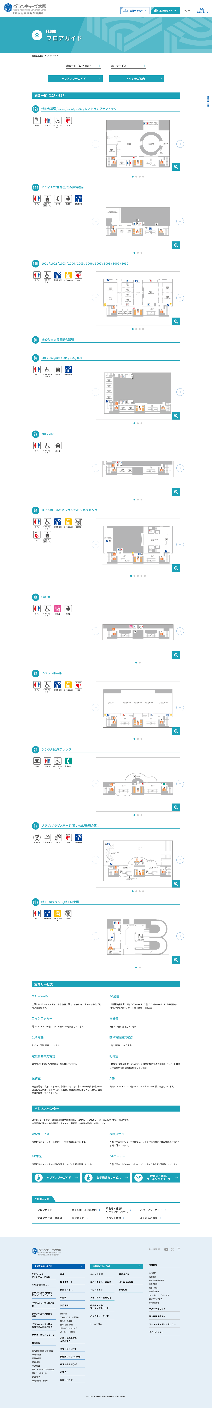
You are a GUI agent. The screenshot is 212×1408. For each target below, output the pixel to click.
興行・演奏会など (66, 1324)
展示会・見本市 (66, 1321)
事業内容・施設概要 (156, 1280)
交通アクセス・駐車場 (49, 1218)
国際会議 (63, 1313)
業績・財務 (153, 1287)
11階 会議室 (36, 1354)
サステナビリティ (157, 1308)
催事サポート (66, 1282)
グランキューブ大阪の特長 (43, 1304)
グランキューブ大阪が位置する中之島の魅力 (42, 1325)
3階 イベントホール (39, 1373)
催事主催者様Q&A (68, 1364)
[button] (180, 144)
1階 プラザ (36, 1377)
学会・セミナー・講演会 (69, 1317)
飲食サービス (66, 1289)
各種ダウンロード (68, 1348)
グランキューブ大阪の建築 (42, 1315)
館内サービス (118, 65)
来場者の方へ (37, 55)
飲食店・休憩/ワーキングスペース (117, 1210)
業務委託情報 (154, 1291)
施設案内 (36, 1342)
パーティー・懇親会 (67, 1332)
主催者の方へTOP (43, 1266)
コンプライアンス (155, 1299)
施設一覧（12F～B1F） (79, 65)
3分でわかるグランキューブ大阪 (41, 1275)
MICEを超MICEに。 (41, 1284)
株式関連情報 (154, 1302)
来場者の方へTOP (101, 1266)
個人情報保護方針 (157, 1316)
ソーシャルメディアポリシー (162, 1324)
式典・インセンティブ (68, 1328)
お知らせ (64, 1372)
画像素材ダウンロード (70, 1356)
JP (184, 10)
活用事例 (64, 1305)
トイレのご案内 (135, 78)
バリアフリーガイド (74, 78)
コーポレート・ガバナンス (159, 1295)
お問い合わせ (66, 1380)
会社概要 (152, 1273)
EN (189, 10)
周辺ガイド (78, 1218)
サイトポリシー (156, 1332)
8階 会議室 (36, 1362)
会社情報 (153, 1265)
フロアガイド (44, 1209)
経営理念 (152, 1276)
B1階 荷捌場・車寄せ (40, 1380)
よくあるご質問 (149, 1218)
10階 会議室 (36, 1358)
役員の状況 (153, 1284)
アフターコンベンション (43, 1335)
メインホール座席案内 (84, 1209)
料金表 (63, 1297)
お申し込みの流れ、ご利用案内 (69, 1339)
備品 (62, 1274)
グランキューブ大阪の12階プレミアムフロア (42, 1294)
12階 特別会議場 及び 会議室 (42, 1350)
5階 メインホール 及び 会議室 (43, 1369)
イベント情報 (113, 1218)
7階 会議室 (36, 1365)
